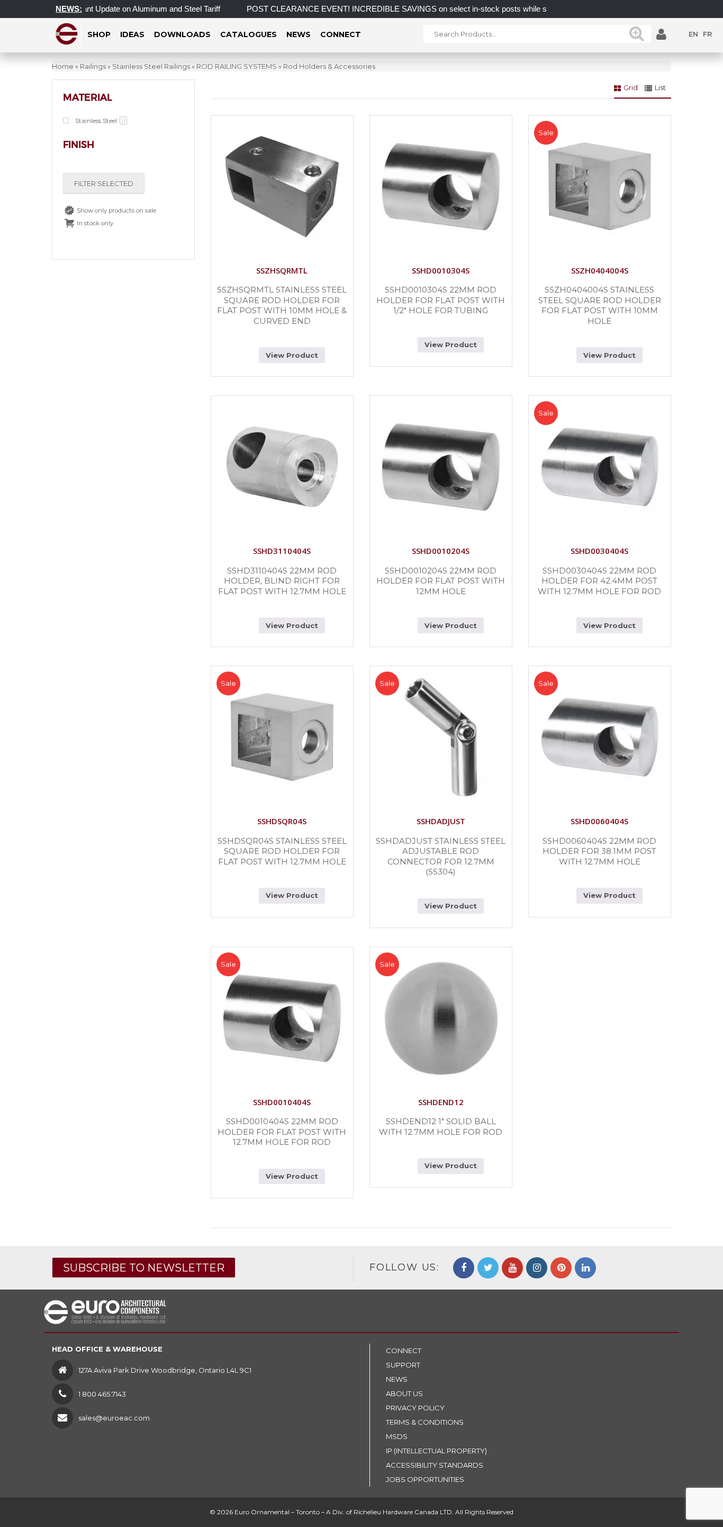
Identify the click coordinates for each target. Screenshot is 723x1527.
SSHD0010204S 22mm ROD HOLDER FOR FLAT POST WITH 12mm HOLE (440, 581)
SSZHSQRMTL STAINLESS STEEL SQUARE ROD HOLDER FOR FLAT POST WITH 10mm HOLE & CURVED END (282, 305)
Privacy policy (415, 1408)
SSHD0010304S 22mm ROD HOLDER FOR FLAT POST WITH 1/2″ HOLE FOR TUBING (440, 300)
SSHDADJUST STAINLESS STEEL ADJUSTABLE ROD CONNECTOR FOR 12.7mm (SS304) (440, 856)
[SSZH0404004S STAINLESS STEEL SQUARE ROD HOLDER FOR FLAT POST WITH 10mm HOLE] (599, 186)
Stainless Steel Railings (151, 66)
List (660, 87)
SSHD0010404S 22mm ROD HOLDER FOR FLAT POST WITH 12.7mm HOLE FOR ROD (282, 1131)
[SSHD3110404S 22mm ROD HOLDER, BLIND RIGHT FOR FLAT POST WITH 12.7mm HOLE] (282, 467)
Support (403, 1365)
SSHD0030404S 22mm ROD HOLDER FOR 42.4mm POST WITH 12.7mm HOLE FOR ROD (599, 581)
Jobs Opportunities (425, 1479)
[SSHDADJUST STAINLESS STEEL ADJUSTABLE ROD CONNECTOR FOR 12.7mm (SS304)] (441, 737)
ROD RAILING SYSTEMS (236, 66)
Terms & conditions (425, 1422)
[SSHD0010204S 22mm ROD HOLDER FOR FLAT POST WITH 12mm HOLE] (441, 467)
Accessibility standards (434, 1465)
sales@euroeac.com (114, 1418)
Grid (630, 87)
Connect (403, 1350)
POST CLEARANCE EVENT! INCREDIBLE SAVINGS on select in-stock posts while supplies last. (394, 8)
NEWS (397, 1379)
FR (707, 34)
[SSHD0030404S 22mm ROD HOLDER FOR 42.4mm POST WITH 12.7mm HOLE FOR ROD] (599, 467)
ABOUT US (404, 1393)
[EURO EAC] (67, 34)
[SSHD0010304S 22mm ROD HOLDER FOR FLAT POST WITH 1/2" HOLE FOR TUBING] (441, 186)
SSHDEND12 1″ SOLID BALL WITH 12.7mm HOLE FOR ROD (440, 1126)
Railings (93, 66)
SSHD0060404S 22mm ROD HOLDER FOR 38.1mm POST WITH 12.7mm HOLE (599, 851)
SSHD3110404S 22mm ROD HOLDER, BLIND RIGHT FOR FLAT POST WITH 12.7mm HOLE (282, 581)
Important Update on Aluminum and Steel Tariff (118, 8)
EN (693, 34)
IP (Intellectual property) (436, 1450)
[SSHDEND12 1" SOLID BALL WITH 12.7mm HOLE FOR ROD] (441, 1018)
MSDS (397, 1436)
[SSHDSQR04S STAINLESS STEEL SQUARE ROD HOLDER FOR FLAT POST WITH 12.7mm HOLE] (282, 737)
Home (63, 66)
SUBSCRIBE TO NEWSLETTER (143, 1267)
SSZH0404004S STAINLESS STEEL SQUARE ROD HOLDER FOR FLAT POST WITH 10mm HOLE (599, 305)
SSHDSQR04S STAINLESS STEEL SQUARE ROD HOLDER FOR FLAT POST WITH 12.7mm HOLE (282, 851)
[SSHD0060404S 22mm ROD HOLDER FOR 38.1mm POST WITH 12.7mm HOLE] (599, 737)
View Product (292, 355)
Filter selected (103, 183)
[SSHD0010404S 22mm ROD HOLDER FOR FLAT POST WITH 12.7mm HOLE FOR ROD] (282, 1018)
